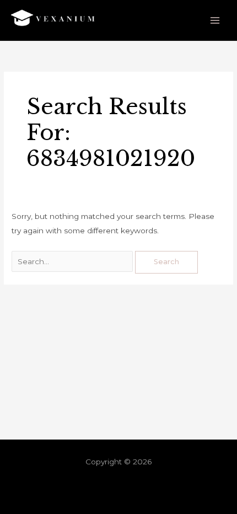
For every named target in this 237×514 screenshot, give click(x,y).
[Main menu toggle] (215, 20)
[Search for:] (73, 261)
